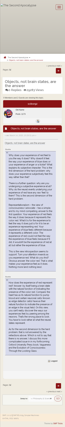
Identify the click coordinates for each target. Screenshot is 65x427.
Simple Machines (31, 415)
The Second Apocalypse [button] (18, 57)
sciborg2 (32, 103)
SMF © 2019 (18, 415)
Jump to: (24, 398)
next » (59, 66)
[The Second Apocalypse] (18, 7)
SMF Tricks (58, 423)
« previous (51, 66)
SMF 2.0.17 (7, 415)
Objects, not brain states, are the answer (26, 60)
